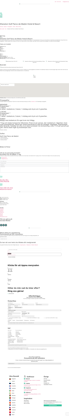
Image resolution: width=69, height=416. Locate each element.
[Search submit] (8, 252)
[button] (1, 61)
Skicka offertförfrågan (18, 351)
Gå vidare (10, 326)
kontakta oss (33, 101)
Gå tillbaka (10, 351)
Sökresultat (9, 253)
